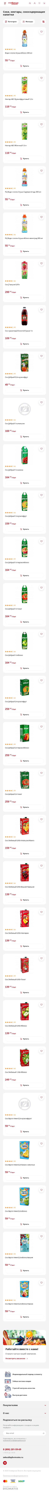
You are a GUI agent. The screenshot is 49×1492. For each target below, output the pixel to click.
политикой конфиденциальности (14, 1440)
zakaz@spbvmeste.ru (13, 1457)
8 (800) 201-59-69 (12, 1449)
